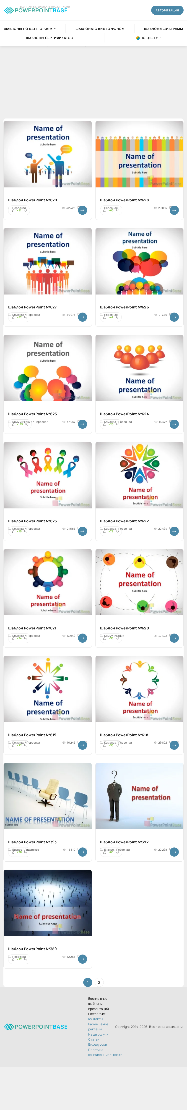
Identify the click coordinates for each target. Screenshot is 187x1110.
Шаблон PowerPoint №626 (124, 307)
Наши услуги (98, 1034)
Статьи (93, 1039)
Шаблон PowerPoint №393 (32, 841)
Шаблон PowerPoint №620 (124, 628)
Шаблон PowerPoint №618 (124, 734)
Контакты (95, 1019)
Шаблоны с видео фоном (100, 28)
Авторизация (167, 10)
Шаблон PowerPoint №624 (124, 413)
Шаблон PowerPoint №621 (32, 628)
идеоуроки (97, 1044)
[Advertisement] (93, 86)
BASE (41, 9)
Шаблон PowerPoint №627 (32, 307)
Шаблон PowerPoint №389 (32, 948)
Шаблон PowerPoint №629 (32, 200)
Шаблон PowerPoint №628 (124, 200)
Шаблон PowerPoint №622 (124, 520)
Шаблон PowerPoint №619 (32, 734)
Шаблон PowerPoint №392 (124, 841)
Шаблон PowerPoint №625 (32, 413)
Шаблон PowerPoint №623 (32, 520)
